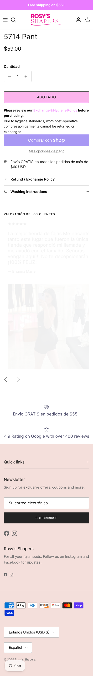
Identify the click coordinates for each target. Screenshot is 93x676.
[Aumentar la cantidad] (27, 76)
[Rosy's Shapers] (46, 19)
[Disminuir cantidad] (8, 76)
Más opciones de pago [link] (46, 151)
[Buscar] (15, 20)
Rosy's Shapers (25, 659)
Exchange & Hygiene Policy (55, 110)
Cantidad (12, 66)
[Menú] (5, 20)
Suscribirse (46, 518)
